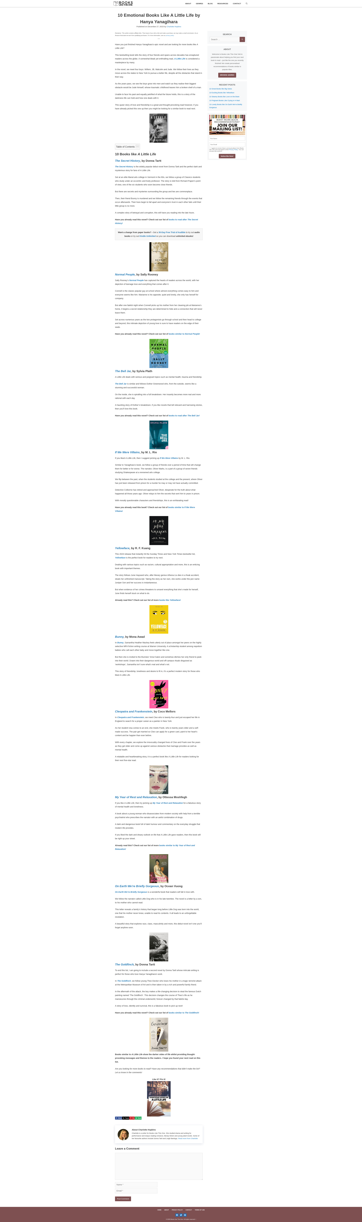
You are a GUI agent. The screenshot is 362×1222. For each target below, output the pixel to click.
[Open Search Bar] (246, 4)
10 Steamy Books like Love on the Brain (224, 97)
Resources (222, 4)
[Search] (242, 39)
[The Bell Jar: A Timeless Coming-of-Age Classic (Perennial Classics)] (159, 435)
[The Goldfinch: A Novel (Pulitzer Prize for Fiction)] (159, 1034)
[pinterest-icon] (185, 1215)
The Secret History (127, 160)
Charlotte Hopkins (174, 27)
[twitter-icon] (181, 1215)
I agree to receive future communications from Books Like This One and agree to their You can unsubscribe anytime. (226, 149)
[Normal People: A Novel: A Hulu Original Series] (159, 353)
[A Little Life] (159, 128)
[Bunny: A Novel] (159, 694)
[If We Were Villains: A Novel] (159, 530)
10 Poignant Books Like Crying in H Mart (224, 100)
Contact (237, 4)
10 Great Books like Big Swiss (220, 89)
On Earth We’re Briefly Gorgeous (137, 886)
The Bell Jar (123, 371)
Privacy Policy (177, 1210)
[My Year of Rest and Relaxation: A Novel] (159, 868)
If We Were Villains (127, 452)
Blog (210, 4)
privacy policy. (170, 35)
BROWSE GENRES (227, 75)
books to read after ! (184, 415)
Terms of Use (200, 1210)
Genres (199, 4)
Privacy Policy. (233, 149)
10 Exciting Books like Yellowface (221, 93)
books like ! (170, 600)
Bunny (119, 636)
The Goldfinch (124, 964)
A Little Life (179, 59)
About (188, 4)
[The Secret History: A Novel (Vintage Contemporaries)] (159, 256)
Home (159, 1210)
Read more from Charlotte (188, 1138)
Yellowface (122, 548)
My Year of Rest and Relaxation (136, 797)
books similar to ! (184, 334)
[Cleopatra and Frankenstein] (159, 779)
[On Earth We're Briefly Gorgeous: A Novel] (159, 946)
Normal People (125, 274)
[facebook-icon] (177, 1215)
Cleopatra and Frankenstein (133, 711)
